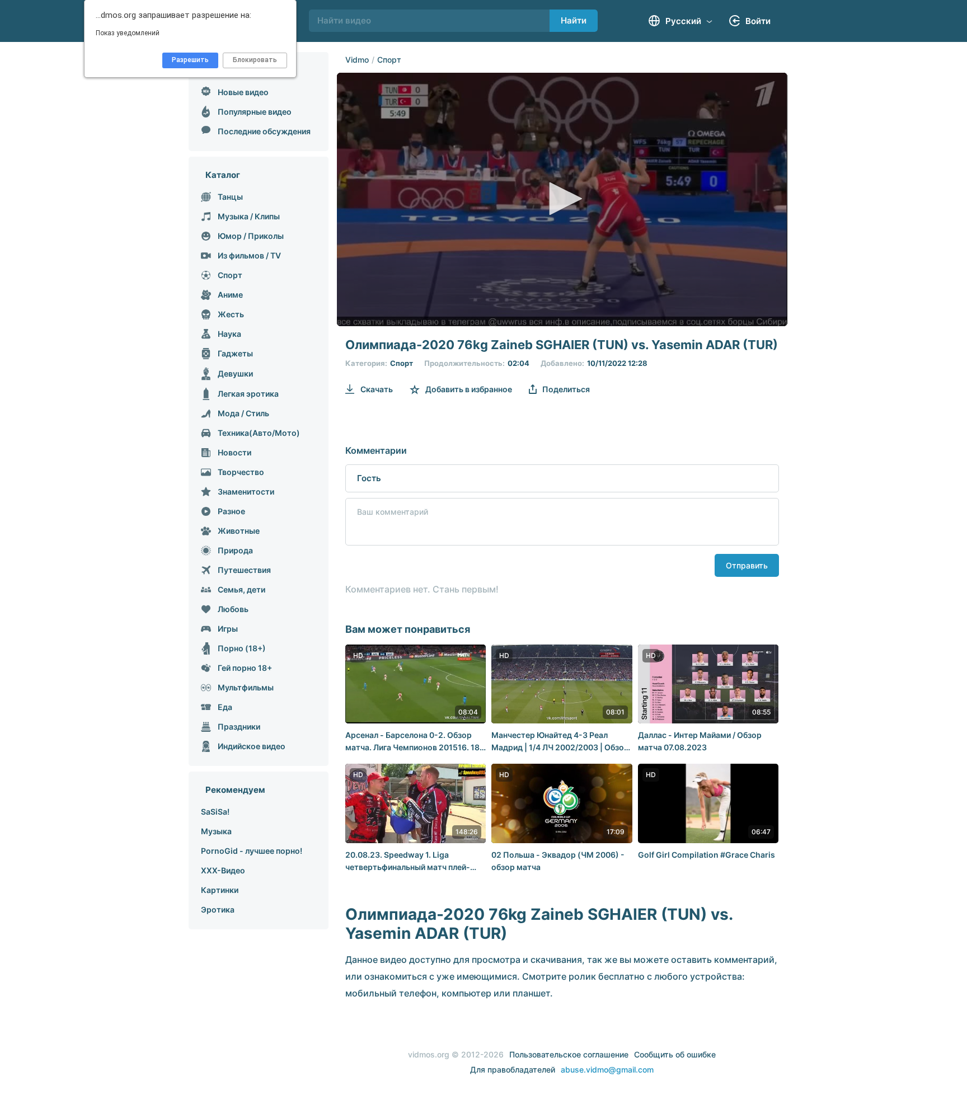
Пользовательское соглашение (568, 1054)
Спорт (389, 59)
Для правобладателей (512, 1069)
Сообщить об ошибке (675, 1054)
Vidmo (357, 59)
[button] (561, 198)
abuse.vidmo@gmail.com (607, 1069)
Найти (573, 20)
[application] (562, 199)
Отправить (747, 565)
